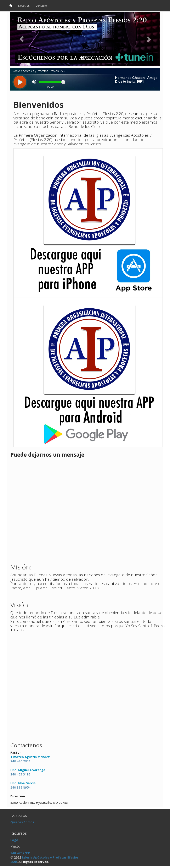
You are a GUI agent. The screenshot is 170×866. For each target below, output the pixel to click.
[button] (21, 39)
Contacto (41, 5)
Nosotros (23, 5)
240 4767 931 (20, 853)
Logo (14, 840)
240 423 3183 (20, 774)
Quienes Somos (22, 822)
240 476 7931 (20, 761)
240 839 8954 (20, 787)
